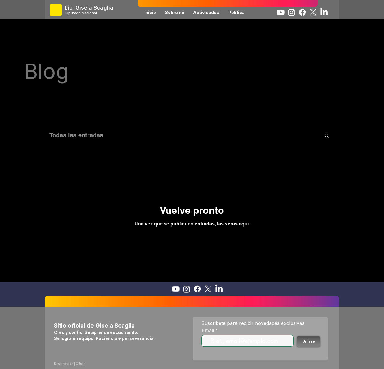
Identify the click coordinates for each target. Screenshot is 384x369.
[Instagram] (291, 12)
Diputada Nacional (81, 13)
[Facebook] (302, 12)
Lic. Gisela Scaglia (89, 7)
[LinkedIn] (324, 12)
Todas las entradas (76, 135)
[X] (313, 12)
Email (208, 330)
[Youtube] (280, 12)
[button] (327, 136)
